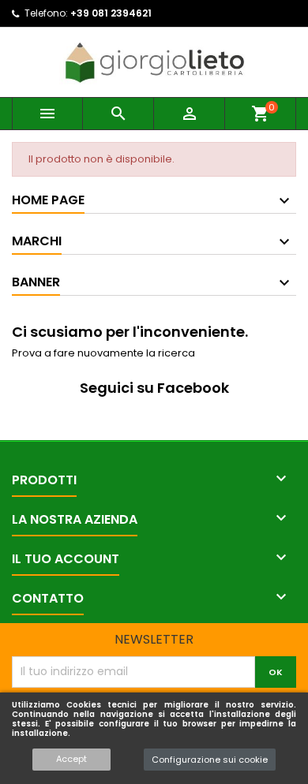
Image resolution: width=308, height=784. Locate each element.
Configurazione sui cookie (210, 759)
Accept (71, 758)
